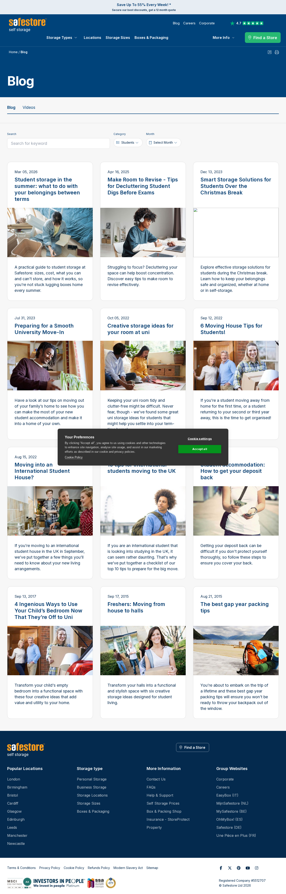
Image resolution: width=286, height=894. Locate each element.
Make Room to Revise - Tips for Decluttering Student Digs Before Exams (142, 186)
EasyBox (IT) (227, 795)
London (13, 779)
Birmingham (17, 787)
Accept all (199, 449)
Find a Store (194, 747)
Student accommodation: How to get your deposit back (232, 471)
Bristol (12, 795)
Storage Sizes (118, 37)
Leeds (12, 827)
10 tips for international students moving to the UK (141, 468)
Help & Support (160, 795)
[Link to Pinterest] (238, 867)
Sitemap (152, 868)
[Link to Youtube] (247, 867)
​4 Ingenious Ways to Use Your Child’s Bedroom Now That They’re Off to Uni (48, 610)
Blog (176, 23)
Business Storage (91, 787)
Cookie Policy (74, 457)
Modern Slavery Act (128, 868)
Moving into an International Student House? (42, 471)
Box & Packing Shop (164, 811)
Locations (92, 37)
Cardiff (12, 803)
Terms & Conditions (21, 868)
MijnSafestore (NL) (232, 803)
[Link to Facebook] (220, 867)
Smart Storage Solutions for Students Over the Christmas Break (235, 186)
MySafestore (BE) (231, 811)
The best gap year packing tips (234, 607)
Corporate (207, 23)
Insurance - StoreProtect (168, 819)
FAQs (151, 787)
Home (13, 52)
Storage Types (59, 37)
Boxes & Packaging (151, 37)
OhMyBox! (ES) (229, 819)
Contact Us (156, 779)
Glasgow (14, 811)
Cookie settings (200, 438)
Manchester (17, 835)
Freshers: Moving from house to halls (136, 607)
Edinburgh (16, 819)
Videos (29, 107)
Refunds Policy (99, 868)
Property (154, 827)
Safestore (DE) (229, 827)
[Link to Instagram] (256, 867)
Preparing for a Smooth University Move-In (44, 329)
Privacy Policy (49, 868)
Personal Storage (92, 779)
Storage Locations (92, 795)
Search (11, 134)
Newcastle (16, 843)
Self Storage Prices (163, 803)
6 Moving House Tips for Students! (231, 329)
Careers (189, 23)
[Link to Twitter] (229, 867)
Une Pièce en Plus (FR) (236, 835)
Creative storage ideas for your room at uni (140, 329)
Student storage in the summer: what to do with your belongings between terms (47, 189)
